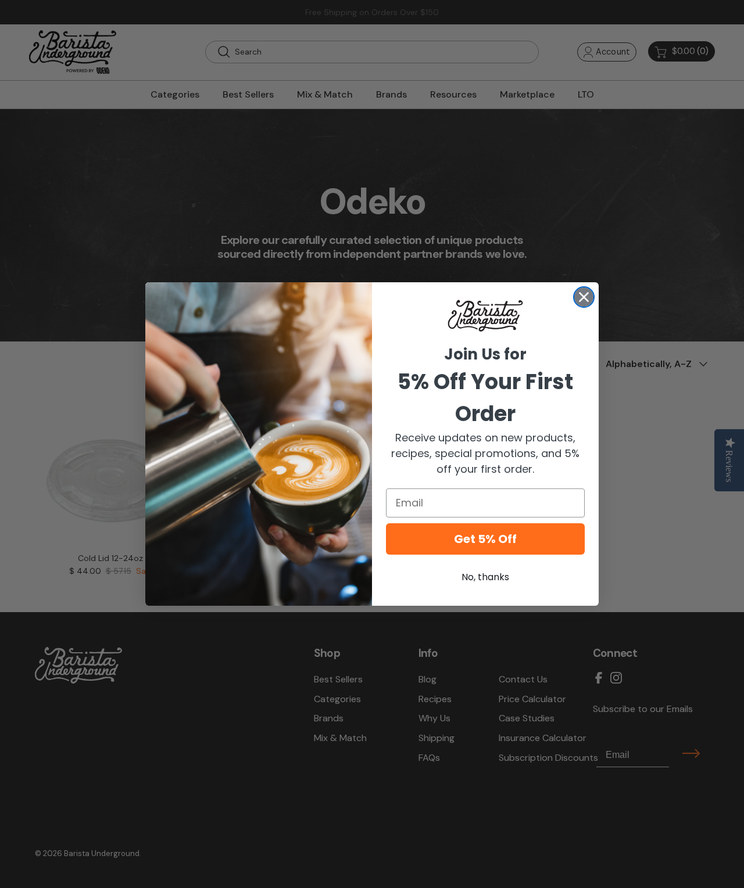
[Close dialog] (584, 297)
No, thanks (485, 577)
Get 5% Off (485, 539)
